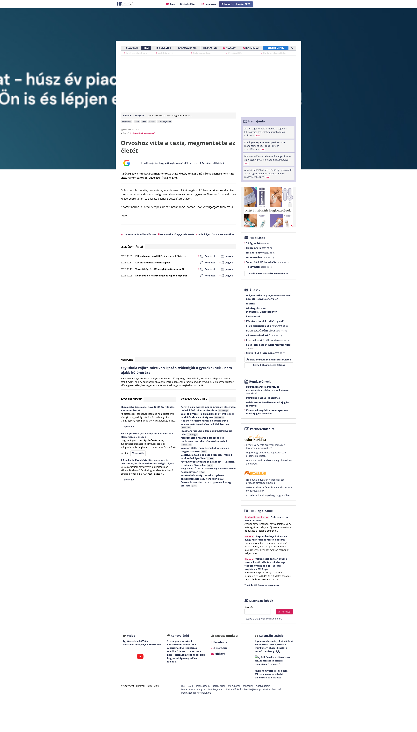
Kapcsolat (248, 685)
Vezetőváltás (234, 53)
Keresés (248, 607)
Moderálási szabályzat (193, 689)
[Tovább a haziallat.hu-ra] (268, 473)
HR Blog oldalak (261, 511)
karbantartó (253, 316)
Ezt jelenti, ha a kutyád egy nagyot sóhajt (268, 495)
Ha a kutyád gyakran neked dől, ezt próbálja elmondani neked (265, 481)
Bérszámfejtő (259, 247)
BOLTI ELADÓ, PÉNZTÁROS (266, 330)
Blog (170, 4)
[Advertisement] (178, 319)
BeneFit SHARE (275, 47)
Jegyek (229, 256)
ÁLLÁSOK (230, 47)
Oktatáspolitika (201, 53)
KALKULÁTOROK (187, 47)
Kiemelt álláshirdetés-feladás (268, 364)
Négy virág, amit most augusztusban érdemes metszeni (266, 454)
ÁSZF (190, 685)
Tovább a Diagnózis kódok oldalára (263, 618)
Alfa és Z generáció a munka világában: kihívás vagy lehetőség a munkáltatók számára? (265, 132)
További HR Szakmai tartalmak (261, 585)
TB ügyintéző (259, 243)
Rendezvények (260, 382)
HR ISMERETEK (163, 47)
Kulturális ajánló (271, 636)
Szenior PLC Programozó (265, 352)
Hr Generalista (260, 257)
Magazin (139, 115)
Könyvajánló (180, 636)
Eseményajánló (132, 247)
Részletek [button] (210, 256)
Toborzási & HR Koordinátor (267, 262)
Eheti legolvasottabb (274, 53)
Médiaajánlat (215, 689)
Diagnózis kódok (261, 601)
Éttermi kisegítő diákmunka (267, 340)
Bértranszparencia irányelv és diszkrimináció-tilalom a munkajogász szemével (267, 390)
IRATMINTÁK (252, 47)
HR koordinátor (260, 252)
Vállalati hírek (165, 53)
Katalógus (208, 4)
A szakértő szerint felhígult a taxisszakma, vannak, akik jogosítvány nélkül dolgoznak (205, 424)
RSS (183, 685)
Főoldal (127, 115)
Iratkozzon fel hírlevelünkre (196, 692)
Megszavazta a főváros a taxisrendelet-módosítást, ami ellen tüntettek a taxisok (205, 441)
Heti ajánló (256, 121)
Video (131, 636)
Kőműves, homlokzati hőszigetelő (265, 321)
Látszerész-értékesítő (264, 335)
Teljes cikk (128, 426)
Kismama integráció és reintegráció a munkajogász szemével (267, 412)
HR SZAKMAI (131, 47)
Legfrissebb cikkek (136, 53)
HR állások (257, 238)
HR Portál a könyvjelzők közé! (176, 234)
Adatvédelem (263, 685)
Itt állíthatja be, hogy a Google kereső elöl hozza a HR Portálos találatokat (182, 163)
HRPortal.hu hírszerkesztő (142, 133)
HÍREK (146, 47)
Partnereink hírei (263, 429)
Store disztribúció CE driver (267, 325)
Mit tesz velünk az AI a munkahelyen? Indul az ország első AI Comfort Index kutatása (267, 159)
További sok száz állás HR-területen (268, 273)
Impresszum (203, 685)
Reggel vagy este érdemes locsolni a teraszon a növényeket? (265, 446)
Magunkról (234, 685)
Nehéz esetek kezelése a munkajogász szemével (267, 404)
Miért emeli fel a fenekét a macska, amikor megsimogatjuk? (269, 489)
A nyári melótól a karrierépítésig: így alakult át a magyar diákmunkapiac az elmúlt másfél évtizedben (268, 173)
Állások (255, 290)
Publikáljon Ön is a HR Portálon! (216, 234)
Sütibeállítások (233, 689)
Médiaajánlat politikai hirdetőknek (262, 689)
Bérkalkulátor (188, 4)
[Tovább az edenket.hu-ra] (268, 437)
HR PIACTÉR (210, 47)
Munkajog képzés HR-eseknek (263, 397)
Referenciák (218, 685)
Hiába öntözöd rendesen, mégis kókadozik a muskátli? (269, 462)
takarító (250, 303)
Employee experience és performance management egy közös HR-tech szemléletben (265, 146)
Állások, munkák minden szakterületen (268, 359)
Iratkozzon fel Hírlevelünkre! (139, 234)
